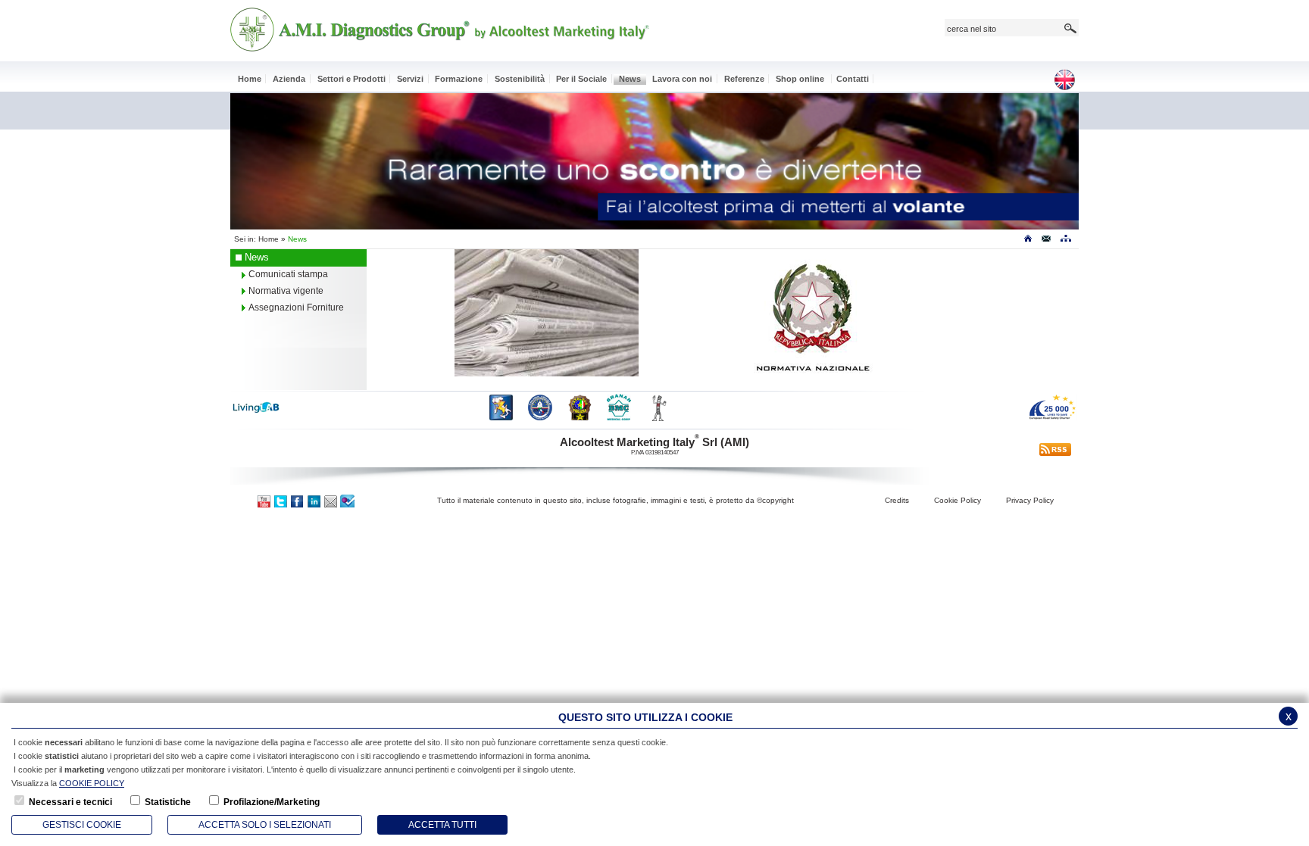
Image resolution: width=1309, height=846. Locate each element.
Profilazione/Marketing (271, 802)
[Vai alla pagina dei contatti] (1046, 241)
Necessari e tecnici (70, 802)
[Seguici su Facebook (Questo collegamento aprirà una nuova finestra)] (297, 500)
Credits (897, 500)
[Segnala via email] (331, 500)
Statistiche (168, 802)
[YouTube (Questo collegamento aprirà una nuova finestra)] (264, 500)
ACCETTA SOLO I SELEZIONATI (264, 824)
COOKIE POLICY (91, 783)
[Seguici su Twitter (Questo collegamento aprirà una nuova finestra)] (281, 500)
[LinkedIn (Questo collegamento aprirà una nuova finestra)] (314, 500)
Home (268, 239)
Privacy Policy (1030, 500)
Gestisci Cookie (81, 824)
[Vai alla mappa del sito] (1065, 241)
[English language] (1069, 81)
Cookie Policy (957, 500)
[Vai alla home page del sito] (1027, 241)
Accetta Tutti (442, 824)
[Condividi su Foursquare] (347, 500)
